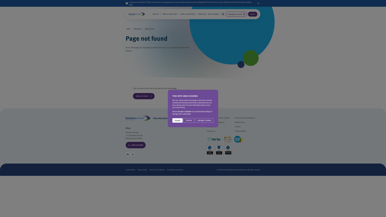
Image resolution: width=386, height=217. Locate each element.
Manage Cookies (204, 120)
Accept (177, 120)
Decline (189, 120)
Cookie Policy (180, 107)
